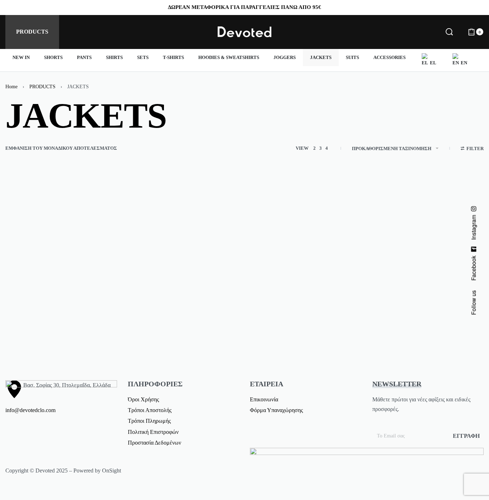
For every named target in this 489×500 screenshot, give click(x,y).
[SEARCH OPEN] (449, 32)
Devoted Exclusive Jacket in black (54, 354)
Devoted (26, 344)
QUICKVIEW (84, 322)
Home (11, 86)
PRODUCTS (42, 86)
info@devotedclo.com (30, 410)
